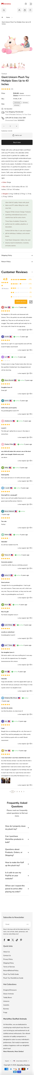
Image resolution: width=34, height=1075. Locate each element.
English (7, 1061)
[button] (5, 66)
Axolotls (6, 1005)
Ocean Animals (8, 994)
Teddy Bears (7, 997)
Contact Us (7, 956)
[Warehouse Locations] (30, 10)
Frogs (5, 1012)
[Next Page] (24, 792)
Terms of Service (9, 967)
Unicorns (6, 1001)
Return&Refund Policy (10, 970)
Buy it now (17, 142)
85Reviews (5, 288)
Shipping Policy (8, 963)
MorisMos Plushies (23, 1065)
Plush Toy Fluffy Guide (11, 974)
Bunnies (6, 1009)
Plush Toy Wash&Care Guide (13, 978)
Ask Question (8, 109)
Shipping (15, 95)
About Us (6, 952)
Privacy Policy (8, 959)
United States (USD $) (21, 1061)
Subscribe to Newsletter (13, 917)
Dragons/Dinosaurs (10, 990)
